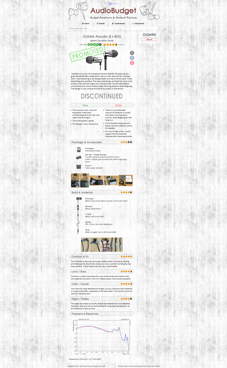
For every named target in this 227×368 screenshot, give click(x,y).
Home (87, 23)
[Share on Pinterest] (132, 63)
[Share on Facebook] (132, 58)
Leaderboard (120, 23)
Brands (102, 23)
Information (139, 23)
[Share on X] (132, 53)
